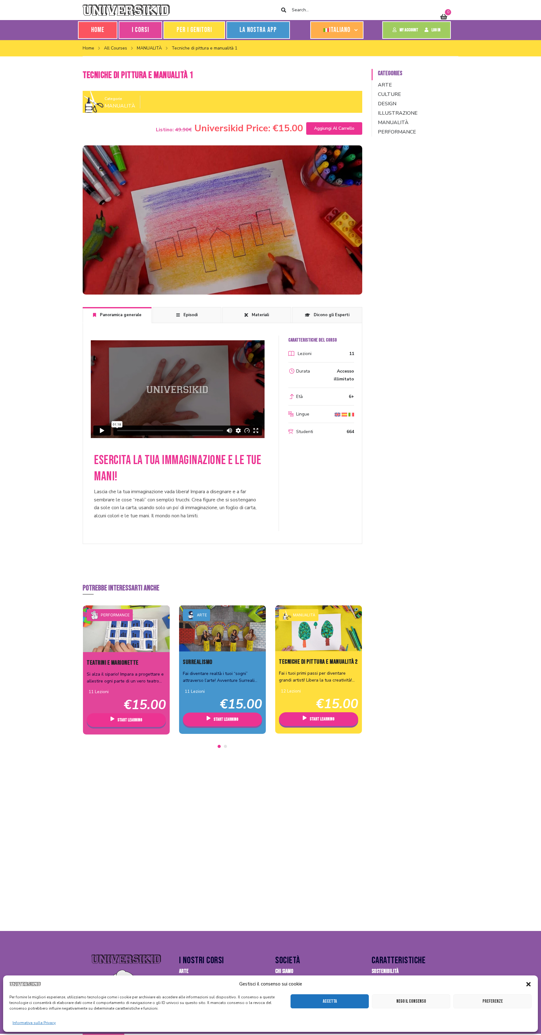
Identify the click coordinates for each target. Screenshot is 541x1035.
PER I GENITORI (194, 30)
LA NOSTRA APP (258, 30)
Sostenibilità (385, 971)
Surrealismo (198, 662)
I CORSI (140, 30)
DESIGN (387, 103)
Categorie (113, 98)
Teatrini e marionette (113, 662)
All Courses (115, 48)
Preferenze (492, 1001)
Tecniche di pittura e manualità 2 (318, 662)
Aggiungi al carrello (334, 128)
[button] (528, 984)
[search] (283, 10)
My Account (408, 30)
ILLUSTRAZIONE (398, 113)
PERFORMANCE (115, 615)
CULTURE (389, 94)
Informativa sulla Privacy (34, 1022)
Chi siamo (284, 971)
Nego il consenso (411, 1001)
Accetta (330, 1001)
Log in (436, 30)
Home (97, 30)
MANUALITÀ (149, 48)
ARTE (202, 615)
